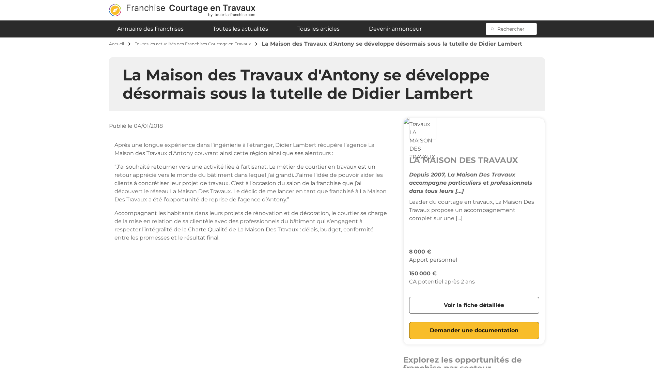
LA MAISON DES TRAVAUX (463, 160)
